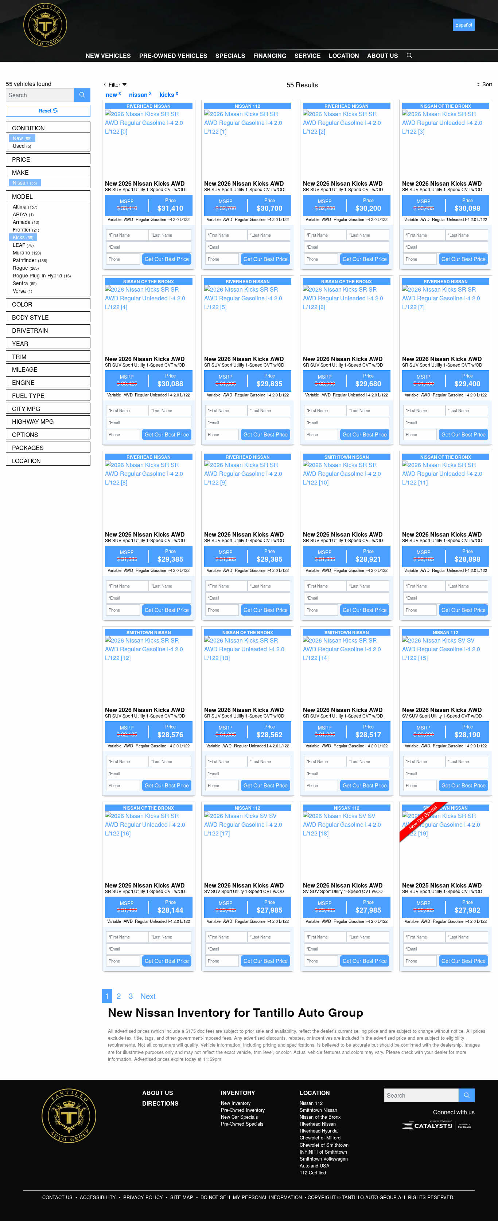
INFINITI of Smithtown (323, 1151)
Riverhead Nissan (318, 1123)
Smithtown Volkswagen (324, 1158)
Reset (46, 110)
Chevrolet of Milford (320, 1137)
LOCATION (315, 1093)
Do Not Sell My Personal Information (252, 1197)
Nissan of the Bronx (320, 1116)
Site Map (182, 1197)
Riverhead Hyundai (319, 1130)
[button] (108, 56)
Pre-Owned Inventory (243, 1109)
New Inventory (235, 1102)
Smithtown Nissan (318, 1109)
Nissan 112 (311, 1102)
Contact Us (58, 1197)
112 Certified (313, 1172)
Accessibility (98, 1197)
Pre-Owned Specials (242, 1123)
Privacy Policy (143, 1197)
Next (148, 995)
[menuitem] (49, 138)
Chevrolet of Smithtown (324, 1144)
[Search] (82, 95)
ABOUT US (157, 1093)
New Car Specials (239, 1116)
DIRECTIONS (160, 1103)
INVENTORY (238, 1093)
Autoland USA (315, 1165)
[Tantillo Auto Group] (45, 24)
